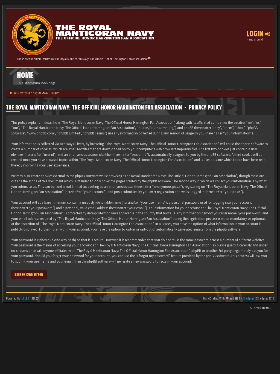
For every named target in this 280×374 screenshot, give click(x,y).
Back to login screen (28, 274)
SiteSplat (248, 298)
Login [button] (256, 33)
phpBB (25, 298)
